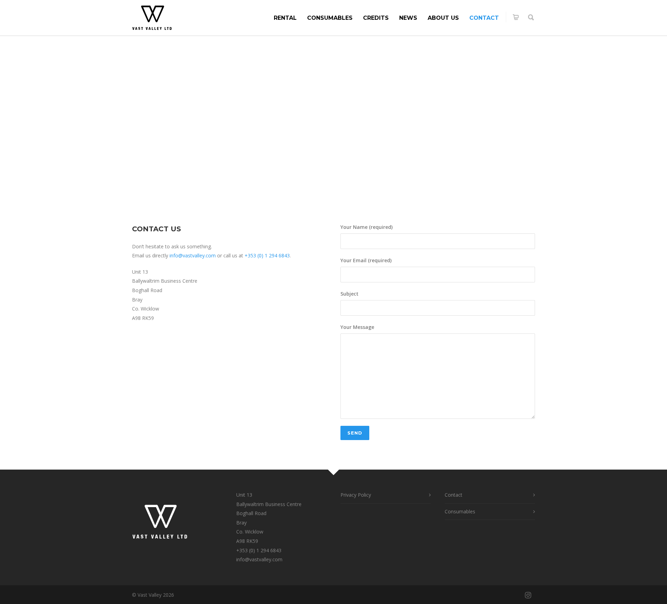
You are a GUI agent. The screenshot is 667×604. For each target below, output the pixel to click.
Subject (349, 293)
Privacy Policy (355, 494)
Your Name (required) (366, 227)
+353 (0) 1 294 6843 (258, 550)
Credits (376, 18)
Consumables (330, 18)
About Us (443, 18)
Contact (484, 18)
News (408, 18)
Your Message (357, 327)
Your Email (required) (366, 260)
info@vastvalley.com (193, 255)
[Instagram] (528, 595)
